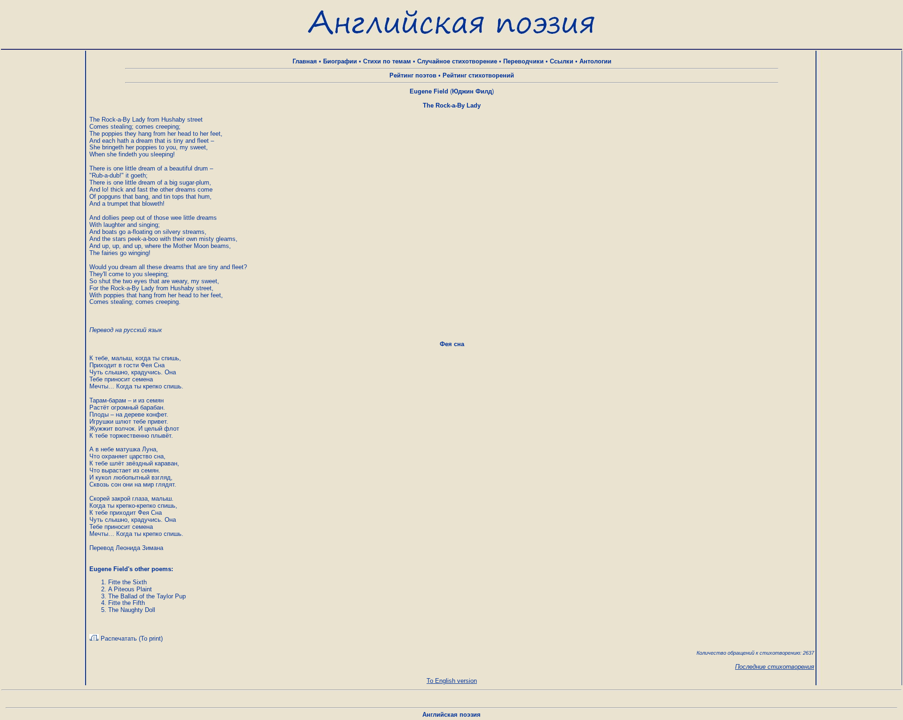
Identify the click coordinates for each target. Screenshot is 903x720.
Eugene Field (429, 91)
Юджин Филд (472, 91)
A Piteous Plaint (130, 589)
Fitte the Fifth (126, 602)
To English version (452, 680)
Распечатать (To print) (131, 638)
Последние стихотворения (774, 666)
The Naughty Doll (131, 609)
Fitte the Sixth (127, 582)
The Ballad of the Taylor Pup (147, 596)
